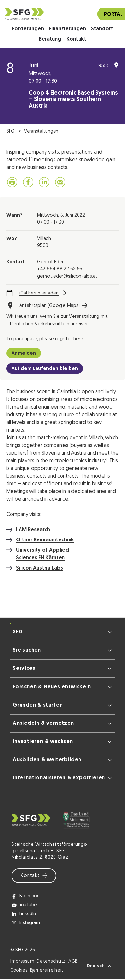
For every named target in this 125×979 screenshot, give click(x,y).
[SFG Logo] (62, 14)
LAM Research (33, 529)
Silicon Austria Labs (39, 568)
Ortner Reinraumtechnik (45, 540)
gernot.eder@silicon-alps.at (67, 276)
